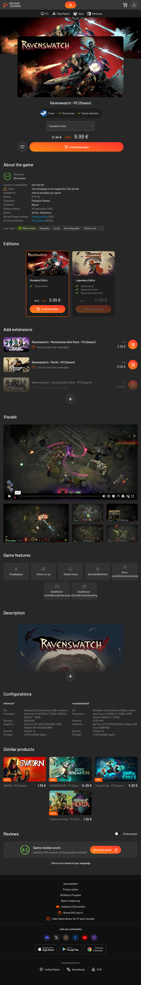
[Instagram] (65, 937)
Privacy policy (70, 889)
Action (35, 212)
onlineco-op (90, 228)
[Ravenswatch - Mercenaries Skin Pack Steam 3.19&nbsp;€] (16, 344)
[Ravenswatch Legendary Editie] (93, 283)
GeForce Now (29, 228)
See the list (38, 184)
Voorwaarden (70, 883)
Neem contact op (70, 900)
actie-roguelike (72, 228)
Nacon (35, 204)
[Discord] (47, 937)
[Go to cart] (125, 5)
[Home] (12, 5)
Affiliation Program (70, 895)
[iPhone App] (46, 949)
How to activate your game (46, 192)
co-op (57, 228)
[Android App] (71, 949)
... (101, 228)
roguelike (44, 228)
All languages (130, 833)
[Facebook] (75, 937)
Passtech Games (41, 200)
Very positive (39, 220)
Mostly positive (40, 216)
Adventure (45, 212)
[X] (56, 937)
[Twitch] (94, 937)
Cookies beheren (70, 962)
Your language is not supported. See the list (55, 188)
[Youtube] (84, 937)
